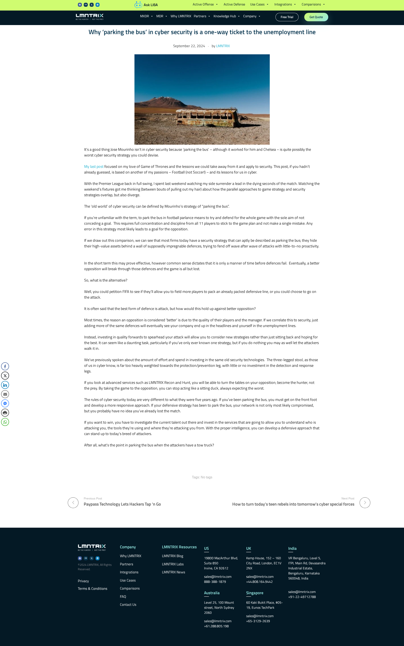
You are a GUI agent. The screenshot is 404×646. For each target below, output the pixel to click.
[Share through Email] (5, 394)
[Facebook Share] (5, 366)
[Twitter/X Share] (5, 376)
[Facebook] (80, 5)
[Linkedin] (98, 5)
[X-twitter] (92, 5)
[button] (205, 4)
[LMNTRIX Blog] (106, 17)
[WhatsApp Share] (5, 422)
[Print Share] (5, 413)
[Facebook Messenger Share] (5, 403)
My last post (94, 166)
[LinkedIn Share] (5, 385)
